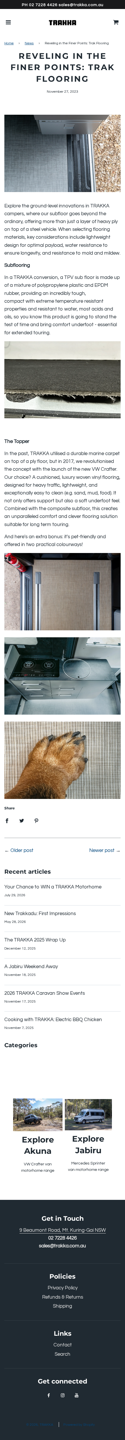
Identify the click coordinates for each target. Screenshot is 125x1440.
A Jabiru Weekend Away (31, 966)
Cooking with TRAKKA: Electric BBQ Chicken (53, 1019)
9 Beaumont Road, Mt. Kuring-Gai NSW (62, 1230)
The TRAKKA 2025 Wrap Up (35, 940)
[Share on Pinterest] (36, 821)
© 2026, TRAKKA (39, 1425)
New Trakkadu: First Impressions (40, 913)
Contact (62, 1345)
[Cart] (116, 22)
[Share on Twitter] (21, 821)
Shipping (62, 1306)
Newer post (102, 850)
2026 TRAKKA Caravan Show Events (44, 993)
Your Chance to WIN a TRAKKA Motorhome (52, 887)
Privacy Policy (63, 1288)
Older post (21, 850)
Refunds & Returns (62, 1297)
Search (62, 1354)
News (29, 43)
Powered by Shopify (79, 1425)
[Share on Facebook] (7, 821)
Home (9, 43)
